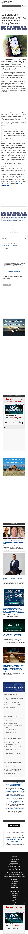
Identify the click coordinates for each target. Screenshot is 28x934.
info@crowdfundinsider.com (15, 872)
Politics (14, 897)
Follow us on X (14, 825)
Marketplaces (14, 895)
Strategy (14, 899)
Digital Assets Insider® (14, 865)
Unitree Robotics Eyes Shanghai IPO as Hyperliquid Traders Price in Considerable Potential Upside (14, 808)
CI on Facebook (14, 881)
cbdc (13, 219)
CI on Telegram (14, 887)
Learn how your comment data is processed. (13, 244)
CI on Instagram (14, 885)
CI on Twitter (14, 879)
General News (14, 893)
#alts (20, 837)
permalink (21, 220)
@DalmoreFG (11, 839)
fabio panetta (12, 220)
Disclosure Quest (14, 863)
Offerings (14, 900)
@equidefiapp (14, 841)
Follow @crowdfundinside (14, 271)
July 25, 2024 (15, 846)
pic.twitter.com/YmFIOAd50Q (14, 843)
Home (2, 10)
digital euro (21, 219)
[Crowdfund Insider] (6, 2)
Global (22, 217)
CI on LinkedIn (14, 883)
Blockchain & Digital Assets (11, 10)
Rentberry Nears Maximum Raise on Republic (15, 802)
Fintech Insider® (14, 861)
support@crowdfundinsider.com (16, 874)
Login (25, 238)
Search (24, 5)
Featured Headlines (14, 891)
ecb (24, 219)
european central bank (6, 220)
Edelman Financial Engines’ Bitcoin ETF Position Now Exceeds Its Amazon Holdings (15, 790)
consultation (17, 219)
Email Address (6, 278)
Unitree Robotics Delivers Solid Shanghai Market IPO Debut (15, 796)
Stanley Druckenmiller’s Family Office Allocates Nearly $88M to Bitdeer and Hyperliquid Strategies (14, 784)
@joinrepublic (18, 839)
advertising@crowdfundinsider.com (17, 876)
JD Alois (15, 32)
